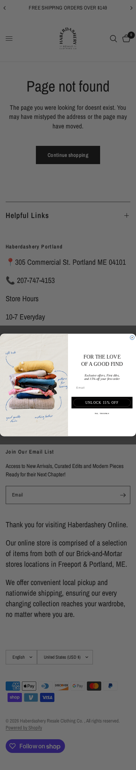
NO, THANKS (102, 413)
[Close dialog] (132, 337)
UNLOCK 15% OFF (102, 403)
